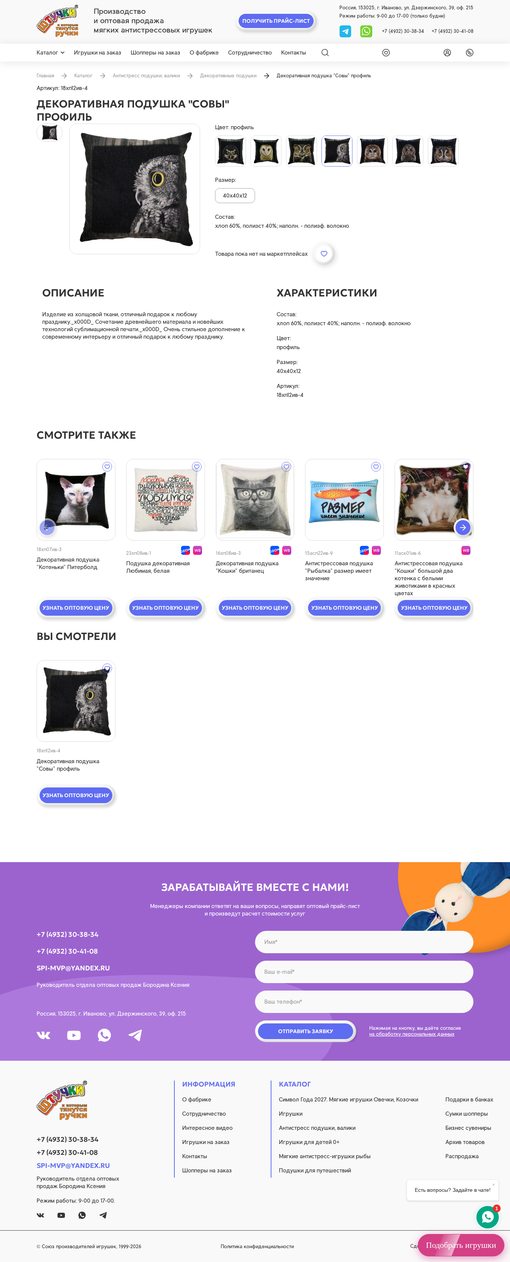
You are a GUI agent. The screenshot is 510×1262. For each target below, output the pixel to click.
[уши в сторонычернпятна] (301, 151)
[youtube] (74, 1035)
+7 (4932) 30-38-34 (403, 31)
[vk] (43, 1035)
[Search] (325, 52)
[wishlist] (384, 52)
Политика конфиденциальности (257, 1246)
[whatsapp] (366, 31)
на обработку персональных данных (411, 1034)
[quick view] (76, 500)
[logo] (57, 21)
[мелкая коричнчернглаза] (407, 151)
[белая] (266, 151)
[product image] (134, 189)
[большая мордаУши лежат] (443, 151)
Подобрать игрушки (461, 1245)
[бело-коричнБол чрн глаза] (372, 151)
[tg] (346, 31)
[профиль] (336, 151)
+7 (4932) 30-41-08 (452, 31)
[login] (446, 52)
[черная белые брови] (230, 151)
